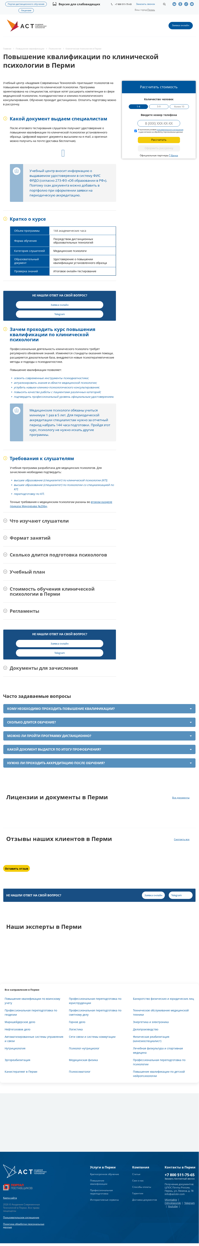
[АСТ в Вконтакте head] (175, 4)
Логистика (76, 1029)
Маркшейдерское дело (20, 1022)
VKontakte (171, 1199)
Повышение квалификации (98, 1182)
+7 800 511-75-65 (123, 4)
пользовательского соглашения (170, 129)
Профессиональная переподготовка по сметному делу (95, 1012)
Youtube (173, 1206)
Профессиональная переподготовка (101, 1192)
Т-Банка (173, 155)
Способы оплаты (141, 1187)
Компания (140, 1167)
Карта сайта (10, 1197)
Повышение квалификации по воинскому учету (32, 1001)
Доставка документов (144, 1199)
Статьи (136, 1174)
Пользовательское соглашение (21, 1217)
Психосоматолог (79, 1071)
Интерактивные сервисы (104, 1199)
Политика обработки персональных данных (23, 1225)
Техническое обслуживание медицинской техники (161, 1012)
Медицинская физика (83, 1060)
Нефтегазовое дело (17, 1029)
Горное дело (77, 1022)
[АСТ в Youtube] (193, 4)
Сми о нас (138, 1180)
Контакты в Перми (180, 1167)
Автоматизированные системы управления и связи (34, 1039)
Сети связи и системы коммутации (92, 1037)
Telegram (189, 1203)
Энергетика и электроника (151, 1022)
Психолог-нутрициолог (84, 1048)
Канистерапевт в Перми (21, 1071)
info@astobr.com (175, 1194)
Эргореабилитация (17, 1060)
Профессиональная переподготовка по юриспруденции (95, 1001)
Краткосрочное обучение (104, 1174)
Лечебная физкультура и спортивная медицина (158, 1050)
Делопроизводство (145, 1029)
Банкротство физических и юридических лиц (163, 999)
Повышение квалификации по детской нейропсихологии (159, 1074)
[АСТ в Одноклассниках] (181, 4)
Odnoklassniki (173, 1203)
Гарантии (137, 1193)
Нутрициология (15, 1048)
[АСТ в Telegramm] (187, 4)
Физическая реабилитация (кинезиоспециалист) (151, 1039)
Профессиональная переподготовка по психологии (159, 1062)
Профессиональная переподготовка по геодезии (31, 1012)
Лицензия (26, 10)
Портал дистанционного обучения (26, 4)
